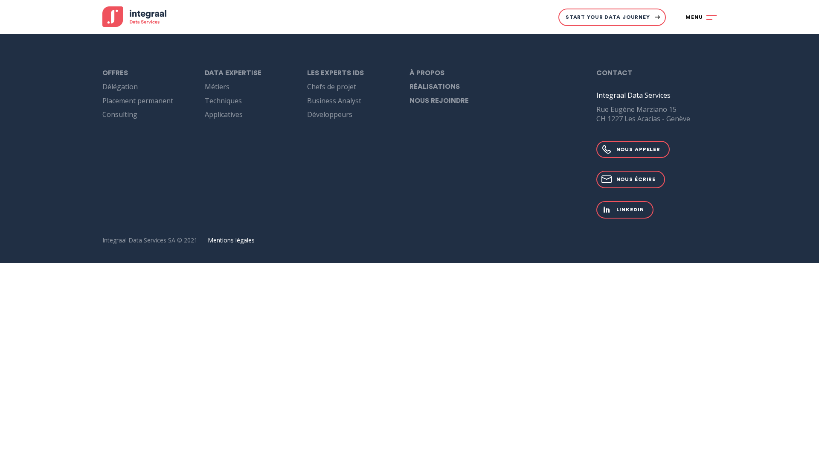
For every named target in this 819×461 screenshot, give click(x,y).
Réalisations (435, 86)
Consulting (119, 114)
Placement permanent (137, 100)
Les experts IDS (335, 73)
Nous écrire (636, 179)
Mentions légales (231, 240)
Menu (694, 17)
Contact (614, 73)
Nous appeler (638, 149)
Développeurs (329, 114)
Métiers (217, 86)
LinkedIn (630, 209)
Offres (115, 73)
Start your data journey (608, 17)
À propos (427, 73)
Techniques (223, 100)
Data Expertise (233, 73)
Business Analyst (334, 100)
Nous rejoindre (439, 100)
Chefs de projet (331, 86)
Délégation (120, 86)
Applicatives (224, 114)
